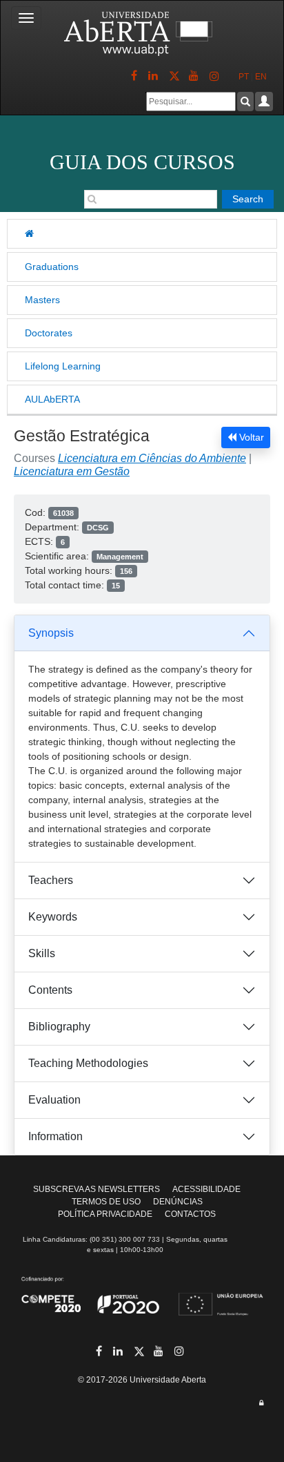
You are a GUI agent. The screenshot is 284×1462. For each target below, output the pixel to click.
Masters (42, 299)
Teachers (50, 880)
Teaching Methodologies (88, 1063)
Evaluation (54, 1100)
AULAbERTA (52, 399)
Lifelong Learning (63, 366)
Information (55, 1136)
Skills (41, 953)
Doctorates (48, 332)
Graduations (52, 266)
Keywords (52, 917)
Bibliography (59, 1026)
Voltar (250, 437)
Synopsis (51, 633)
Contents (50, 990)
